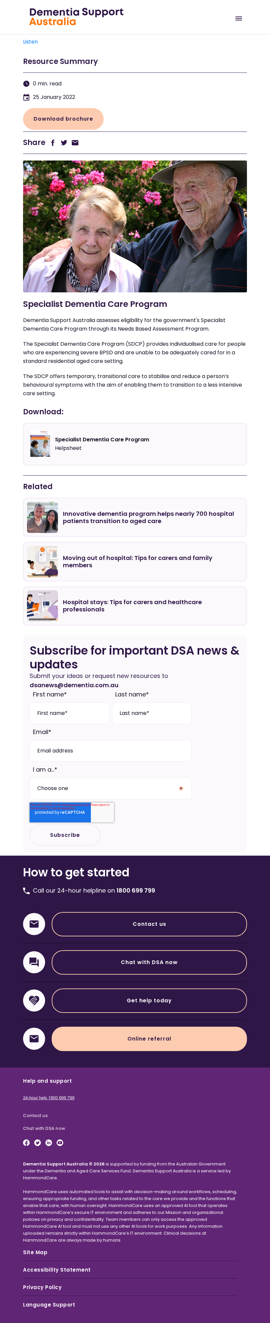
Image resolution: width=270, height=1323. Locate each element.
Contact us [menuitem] (35, 1115)
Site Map (35, 1252)
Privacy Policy (42, 1287)
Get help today (149, 1000)
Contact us (149, 924)
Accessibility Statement (57, 1269)
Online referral (149, 1039)
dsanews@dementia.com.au (74, 685)
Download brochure (63, 119)
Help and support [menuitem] (47, 1080)
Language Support (49, 1304)
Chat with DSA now (149, 962)
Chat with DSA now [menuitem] (44, 1128)
